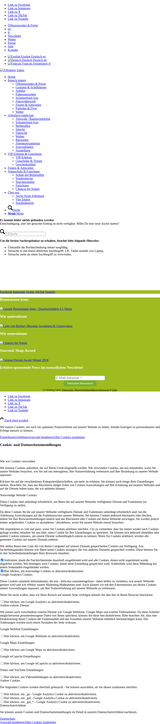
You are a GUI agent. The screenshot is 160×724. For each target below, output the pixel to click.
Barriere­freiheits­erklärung (86, 390)
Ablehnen (23, 437)
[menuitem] (84, 25)
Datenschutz (67, 390)
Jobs (10, 46)
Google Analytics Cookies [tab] (16, 574)
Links (114, 390)
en (9, 29)
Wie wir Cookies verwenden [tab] (17, 461)
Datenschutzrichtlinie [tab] (13, 705)
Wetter (12, 39)
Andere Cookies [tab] (10, 680)
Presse (12, 43)
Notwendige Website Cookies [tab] (18, 495)
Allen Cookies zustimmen (69, 437)
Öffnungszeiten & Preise (23, 25)
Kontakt (13, 50)
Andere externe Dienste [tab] (14, 605)
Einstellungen (8, 437)
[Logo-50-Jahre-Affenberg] (12, 70)
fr (9, 32)
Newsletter (14, 36)
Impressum (104, 390)
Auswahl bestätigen (41, 437)
